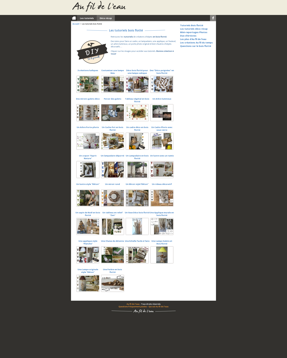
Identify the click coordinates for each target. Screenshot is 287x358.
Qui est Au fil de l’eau (158, 306)
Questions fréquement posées (133, 306)
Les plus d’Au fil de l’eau (193, 39)
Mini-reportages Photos (193, 32)
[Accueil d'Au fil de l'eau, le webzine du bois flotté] (99, 6)
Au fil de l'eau (133, 304)
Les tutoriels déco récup (194, 28)
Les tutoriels (87, 18)
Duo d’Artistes (188, 35)
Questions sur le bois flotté (195, 46)
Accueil (75, 24)
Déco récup (106, 18)
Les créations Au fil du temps (196, 42)
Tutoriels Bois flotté (191, 25)
